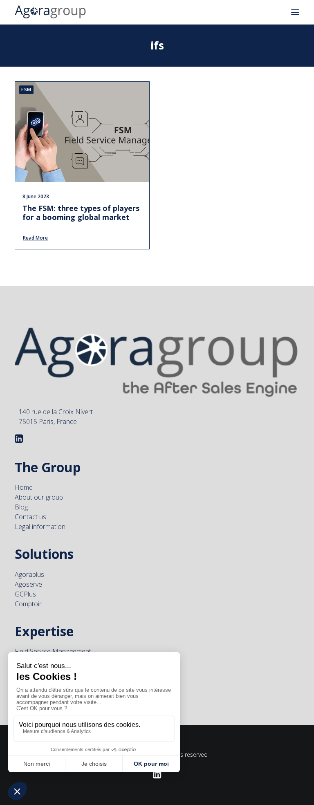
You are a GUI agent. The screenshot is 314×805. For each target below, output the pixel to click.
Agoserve (28, 584)
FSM (26, 89)
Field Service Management (53, 651)
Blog (21, 506)
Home (24, 487)
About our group (39, 497)
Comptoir (28, 603)
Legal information (40, 526)
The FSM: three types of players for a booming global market (80, 212)
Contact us (30, 516)
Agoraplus (29, 574)
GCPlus (25, 594)
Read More (35, 237)
